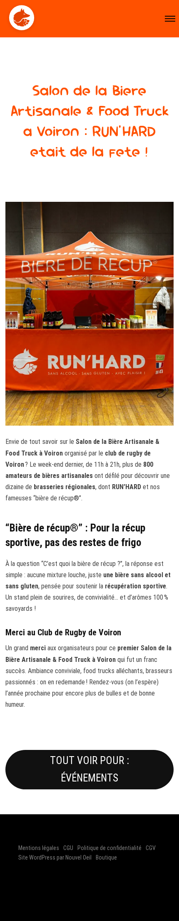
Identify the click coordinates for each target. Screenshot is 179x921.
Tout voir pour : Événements (89, 769)
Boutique (106, 857)
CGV (151, 848)
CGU (68, 848)
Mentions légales (38, 848)
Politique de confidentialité (109, 848)
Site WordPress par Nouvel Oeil (55, 857)
